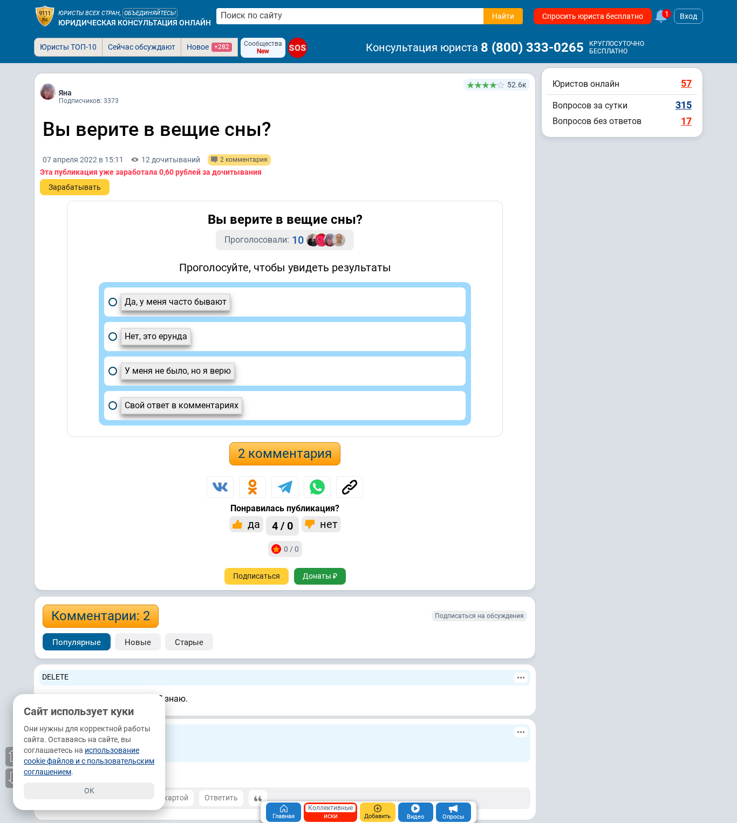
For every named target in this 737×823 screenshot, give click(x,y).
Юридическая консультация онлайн (134, 22)
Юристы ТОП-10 (68, 47)
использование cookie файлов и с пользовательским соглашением (89, 761)
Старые (189, 642)
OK (89, 790)
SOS (297, 48)
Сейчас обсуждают (141, 47)
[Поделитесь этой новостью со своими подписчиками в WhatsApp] (317, 487)
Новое (208, 47)
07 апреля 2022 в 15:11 (83, 159)
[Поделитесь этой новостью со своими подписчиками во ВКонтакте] (220, 487)
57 (686, 83)
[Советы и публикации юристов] (45, 16)
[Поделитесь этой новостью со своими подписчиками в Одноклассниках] (252, 487)
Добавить (377, 816)
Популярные (76, 642)
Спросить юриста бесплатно (592, 16)
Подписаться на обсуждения (479, 616)
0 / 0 (291, 549)
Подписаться (256, 576)
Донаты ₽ (320, 576)
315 (683, 104)
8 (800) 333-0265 (532, 47)
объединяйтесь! (150, 13)
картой (175, 797)
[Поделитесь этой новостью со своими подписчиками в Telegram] (284, 487)
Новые (138, 642)
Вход (688, 16)
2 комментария (285, 453)
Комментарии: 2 (100, 615)
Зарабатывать (75, 187)
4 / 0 (282, 525)
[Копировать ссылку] (349, 487)
